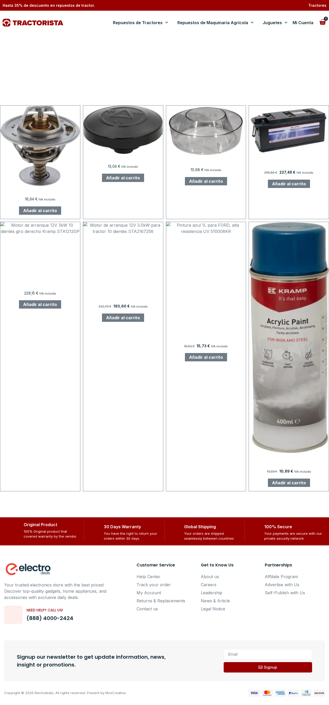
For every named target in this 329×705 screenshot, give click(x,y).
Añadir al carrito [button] (40, 210)
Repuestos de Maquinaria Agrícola (212, 22)
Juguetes (272, 22)
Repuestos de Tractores (138, 22)
